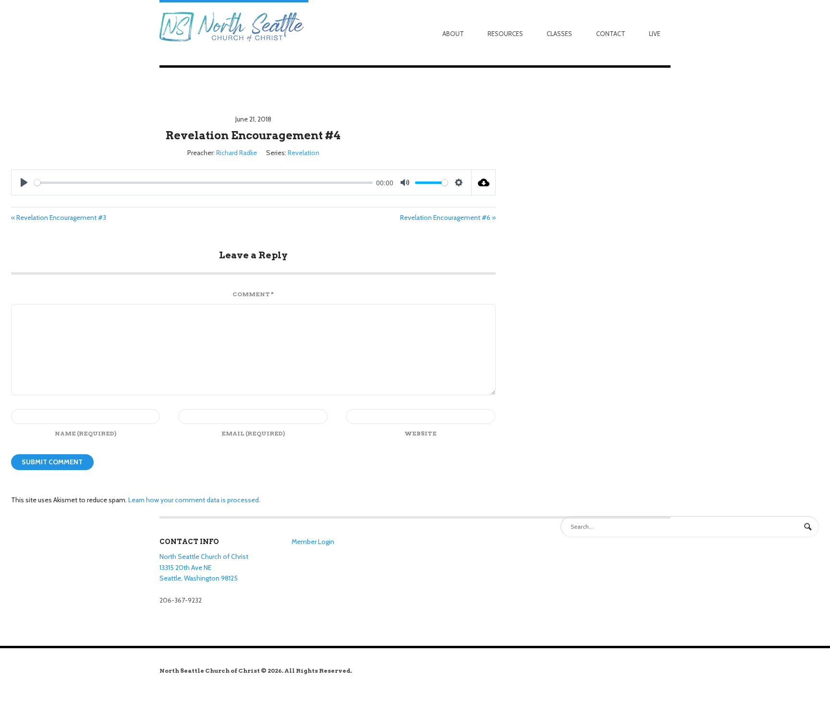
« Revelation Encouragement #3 (58, 217)
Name (85, 433)
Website (420, 433)
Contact (610, 33)
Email (253, 433)
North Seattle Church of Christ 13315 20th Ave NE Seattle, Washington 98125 (203, 567)
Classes (559, 33)
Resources (505, 33)
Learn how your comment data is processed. (194, 500)
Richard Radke (236, 152)
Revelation (303, 152)
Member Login (313, 541)
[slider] (203, 182)
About (453, 33)
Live (654, 33)
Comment (253, 294)
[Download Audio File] (484, 182)
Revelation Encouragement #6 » (448, 217)
